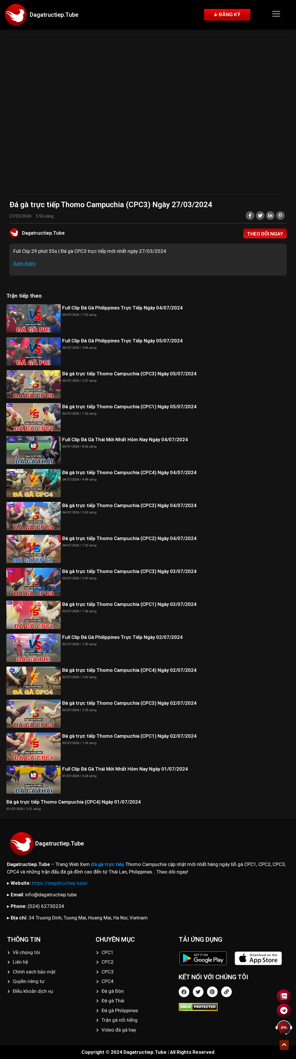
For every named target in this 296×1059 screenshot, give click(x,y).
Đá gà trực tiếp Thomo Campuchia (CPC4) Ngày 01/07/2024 (73, 802)
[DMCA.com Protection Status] (234, 1007)
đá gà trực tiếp (107, 864)
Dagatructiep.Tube (54, 14)
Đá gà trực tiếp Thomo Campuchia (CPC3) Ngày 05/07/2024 (129, 374)
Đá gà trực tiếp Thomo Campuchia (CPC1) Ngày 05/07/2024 (129, 406)
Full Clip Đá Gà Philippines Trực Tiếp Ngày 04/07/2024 (122, 308)
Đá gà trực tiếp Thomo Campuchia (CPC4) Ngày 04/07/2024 (129, 472)
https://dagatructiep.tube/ (60, 883)
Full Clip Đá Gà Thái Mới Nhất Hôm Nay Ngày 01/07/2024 (125, 769)
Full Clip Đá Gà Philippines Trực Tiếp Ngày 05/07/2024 (122, 341)
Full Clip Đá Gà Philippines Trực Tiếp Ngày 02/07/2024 (122, 637)
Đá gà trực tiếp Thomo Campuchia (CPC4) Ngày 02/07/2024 (129, 670)
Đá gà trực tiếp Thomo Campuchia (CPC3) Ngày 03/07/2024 (129, 571)
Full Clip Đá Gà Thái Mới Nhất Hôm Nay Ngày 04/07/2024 (125, 439)
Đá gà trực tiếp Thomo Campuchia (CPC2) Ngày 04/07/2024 (129, 538)
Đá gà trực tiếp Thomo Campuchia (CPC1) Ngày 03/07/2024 (129, 604)
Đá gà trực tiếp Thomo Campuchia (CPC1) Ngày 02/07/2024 (129, 736)
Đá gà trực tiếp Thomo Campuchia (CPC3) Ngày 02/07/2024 (129, 703)
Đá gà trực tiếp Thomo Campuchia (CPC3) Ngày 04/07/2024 (129, 505)
